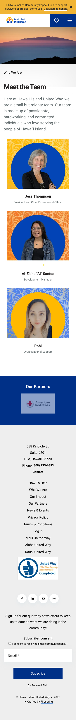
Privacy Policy (38, 517)
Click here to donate (55, 8)
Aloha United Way (38, 545)
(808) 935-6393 (43, 465)
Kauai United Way (38, 552)
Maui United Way (38, 538)
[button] (69, 20)
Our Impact (38, 497)
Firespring (47, 701)
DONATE (56, 20)
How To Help (38, 483)
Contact (38, 472)
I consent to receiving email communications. (40, 643)
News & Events (38, 510)
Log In (37, 531)
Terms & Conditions (38, 524)
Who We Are (38, 490)
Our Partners (38, 504)
